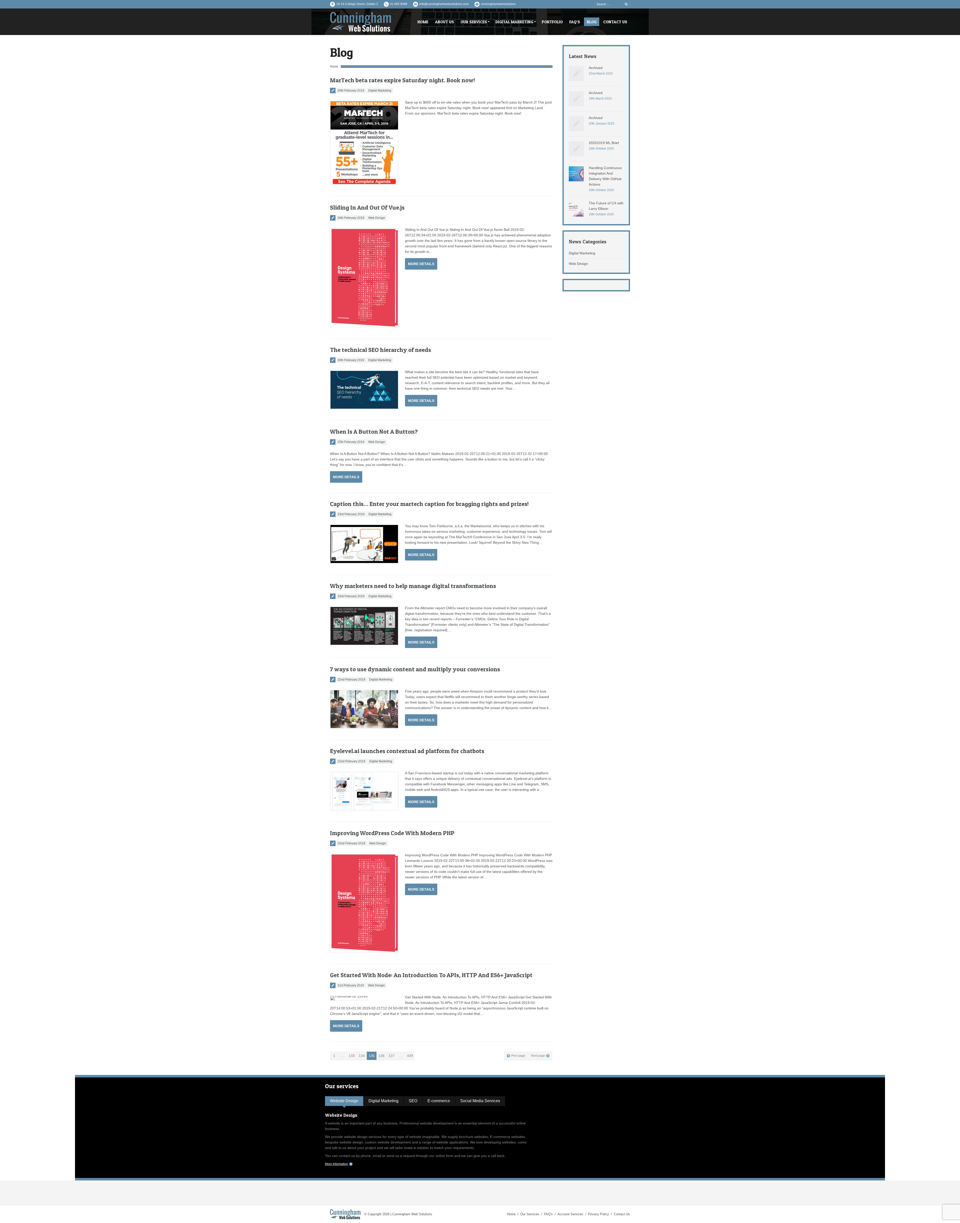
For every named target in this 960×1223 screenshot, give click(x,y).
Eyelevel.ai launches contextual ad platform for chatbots (407, 751)
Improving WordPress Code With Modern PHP (392, 833)
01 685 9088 (398, 4)
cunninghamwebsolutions (498, 4)
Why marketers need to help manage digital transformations (413, 585)
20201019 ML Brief (604, 143)
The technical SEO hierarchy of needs (380, 349)
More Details (421, 264)
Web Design (376, 218)
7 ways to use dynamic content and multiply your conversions (415, 669)
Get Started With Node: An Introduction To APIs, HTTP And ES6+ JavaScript (431, 975)
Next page (538, 1055)
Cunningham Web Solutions (412, 1214)
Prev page (518, 1055)
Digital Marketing (379, 90)
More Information (336, 1164)
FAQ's (548, 1214)
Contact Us (622, 1214)
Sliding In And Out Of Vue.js (367, 207)
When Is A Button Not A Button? (374, 431)
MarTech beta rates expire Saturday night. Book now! (402, 80)
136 (381, 1056)
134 (362, 1056)
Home (334, 66)
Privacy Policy (598, 1214)
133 (352, 1056)
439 (410, 1056)
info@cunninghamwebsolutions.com (444, 4)
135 (372, 1056)
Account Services (570, 1214)
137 (391, 1056)
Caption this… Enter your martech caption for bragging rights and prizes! (429, 503)
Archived (595, 68)
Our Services (529, 1214)
